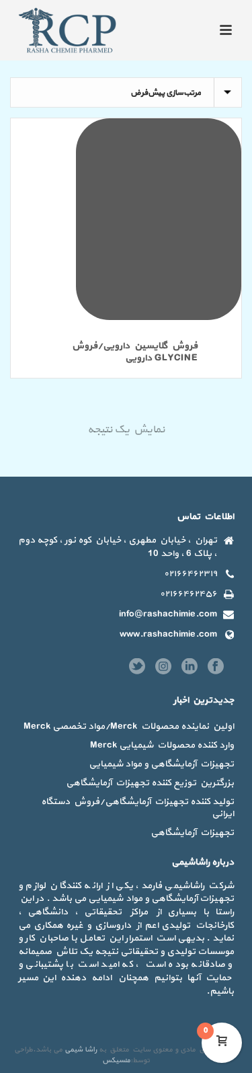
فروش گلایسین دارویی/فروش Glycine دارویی (135, 352)
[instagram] (163, 667)
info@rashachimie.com (168, 614)
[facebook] (216, 667)
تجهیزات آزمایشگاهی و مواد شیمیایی (161, 764)
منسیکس (116, 1060)
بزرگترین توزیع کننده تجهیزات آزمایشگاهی (150, 783)
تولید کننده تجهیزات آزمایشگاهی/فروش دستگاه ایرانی (137, 808)
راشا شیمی (81, 1050)
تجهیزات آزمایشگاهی (192, 833)
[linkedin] (189, 667)
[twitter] (137, 667)
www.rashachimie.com (168, 635)
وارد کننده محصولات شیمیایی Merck (162, 746)
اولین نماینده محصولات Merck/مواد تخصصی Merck (129, 727)
